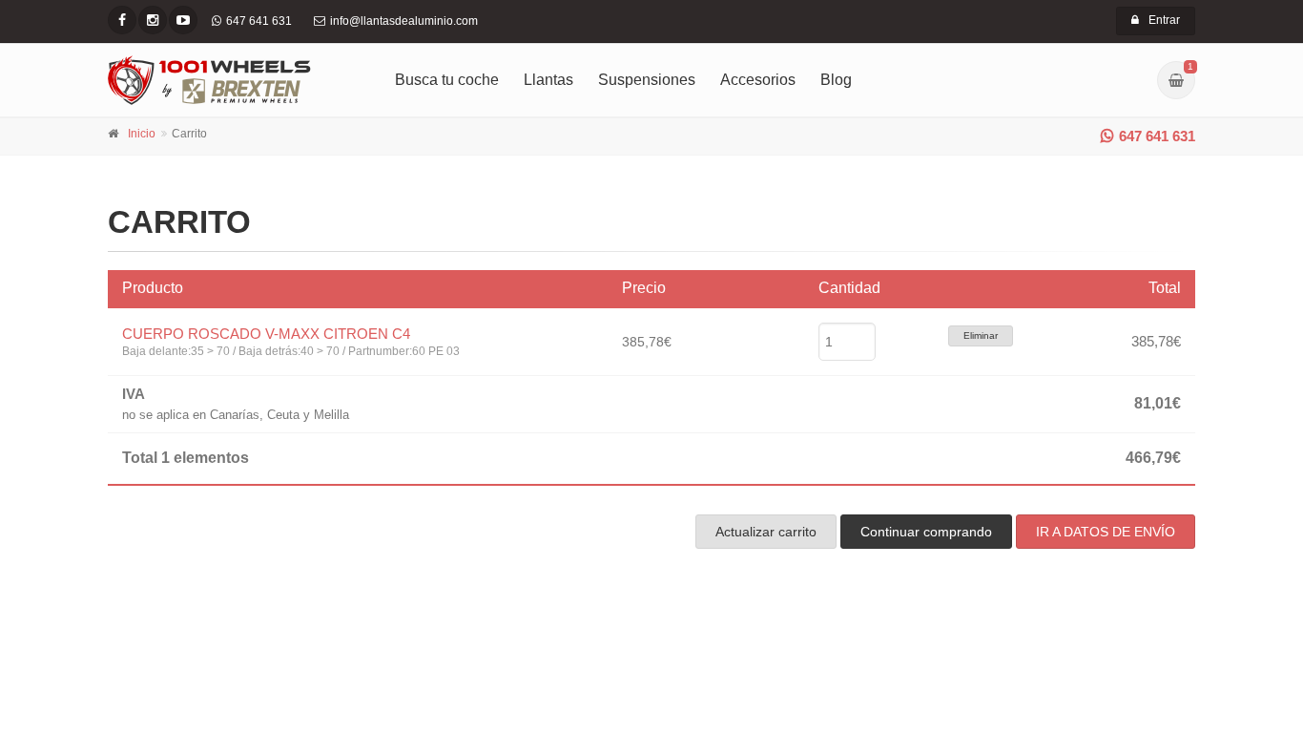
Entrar (1164, 20)
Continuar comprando (926, 531)
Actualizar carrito (766, 531)
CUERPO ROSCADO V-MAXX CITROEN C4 (266, 333)
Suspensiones (646, 80)
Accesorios (758, 80)
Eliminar (980, 335)
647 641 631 (1157, 136)
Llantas (548, 80)
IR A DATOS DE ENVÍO (1105, 531)
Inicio (141, 133)
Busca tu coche (447, 80)
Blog (836, 80)
